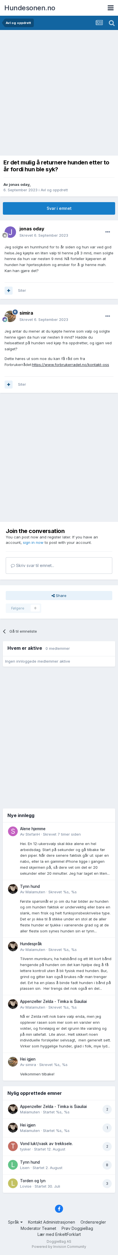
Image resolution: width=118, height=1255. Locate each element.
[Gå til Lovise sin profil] (13, 1183)
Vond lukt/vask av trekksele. (46, 1143)
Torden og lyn (33, 1180)
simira (30, 1064)
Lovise (26, 1186)
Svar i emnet (59, 208)
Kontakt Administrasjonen (51, 1222)
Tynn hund (30, 886)
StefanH (32, 834)
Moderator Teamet (38, 1228)
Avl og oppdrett (54, 190)
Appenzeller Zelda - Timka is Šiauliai (53, 1001)
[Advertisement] (59, 91)
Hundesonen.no (29, 8)
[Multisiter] (9, 291)
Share (60, 595)
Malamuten (35, 892)
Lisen (25, 1167)
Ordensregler (93, 1222)
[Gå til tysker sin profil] (13, 1146)
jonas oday (19, 184)
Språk (14, 1222)
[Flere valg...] (107, 232)
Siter (22, 290)
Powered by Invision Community (59, 1246)
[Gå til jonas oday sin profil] (10, 232)
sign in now (33, 542)
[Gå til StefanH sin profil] (13, 831)
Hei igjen (28, 1059)
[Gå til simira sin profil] (10, 316)
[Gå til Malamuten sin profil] (13, 889)
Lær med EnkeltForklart (59, 1234)
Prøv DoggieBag (77, 1228)
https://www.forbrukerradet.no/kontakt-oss (70, 364)
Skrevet (43, 235)
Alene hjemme (33, 828)
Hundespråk (31, 944)
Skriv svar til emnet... (34, 565)
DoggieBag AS (59, 1241)
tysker (25, 1149)
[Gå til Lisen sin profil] (13, 1165)
